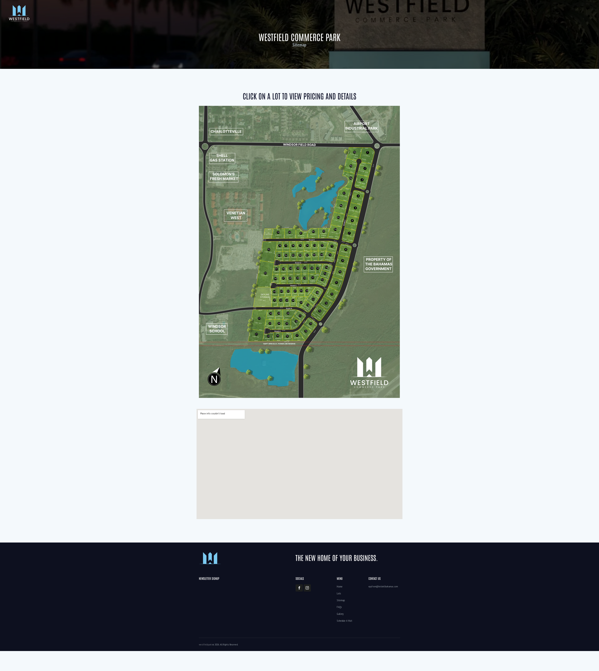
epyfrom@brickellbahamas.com (383, 586)
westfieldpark (205, 644)
